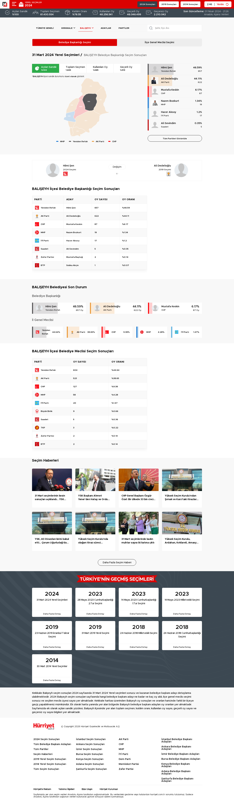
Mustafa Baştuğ (74, 257)
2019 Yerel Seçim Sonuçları (49, 759)
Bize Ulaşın (87, 789)
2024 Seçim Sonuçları (46, 739)
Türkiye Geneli (45, 28)
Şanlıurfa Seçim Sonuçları (91, 769)
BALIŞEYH (85, 28)
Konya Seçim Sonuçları (89, 759)
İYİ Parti (165, 116)
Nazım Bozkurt (170, 101)
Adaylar (106, 28)
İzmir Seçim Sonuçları (89, 749)
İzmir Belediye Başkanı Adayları (180, 754)
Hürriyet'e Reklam (42, 789)
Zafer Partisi (126, 769)
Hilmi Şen (166, 67)
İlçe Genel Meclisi (159, 42)
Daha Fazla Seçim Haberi (117, 562)
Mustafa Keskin (170, 90)
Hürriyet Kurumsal (109, 789)
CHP (163, 93)
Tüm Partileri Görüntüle (175, 139)
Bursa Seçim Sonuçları (89, 754)
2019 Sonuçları (168, 4)
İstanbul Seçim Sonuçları (91, 739)
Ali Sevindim (168, 123)
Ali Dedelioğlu (169, 79)
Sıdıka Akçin (72, 265)
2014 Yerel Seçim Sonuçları (49, 764)
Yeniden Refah (168, 71)
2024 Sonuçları (147, 4)
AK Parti (165, 82)
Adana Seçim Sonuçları (90, 764)
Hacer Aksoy (168, 112)
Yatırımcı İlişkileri (66, 789)
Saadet (164, 127)
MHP (163, 104)
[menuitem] (78, 132)
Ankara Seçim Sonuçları (90, 744)
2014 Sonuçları (190, 4)
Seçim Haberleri (42, 754)
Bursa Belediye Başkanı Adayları (180, 759)
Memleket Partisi (129, 764)
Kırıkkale (66, 28)
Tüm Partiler (40, 749)
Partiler (124, 28)
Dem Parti (125, 759)
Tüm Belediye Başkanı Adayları (52, 744)
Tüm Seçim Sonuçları (46, 769)
